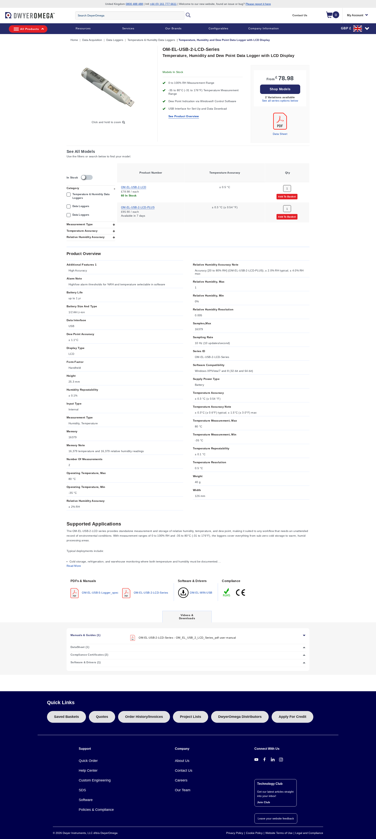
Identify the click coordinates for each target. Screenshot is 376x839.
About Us (182, 761)
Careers (181, 780)
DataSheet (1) (79, 647)
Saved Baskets (66, 717)
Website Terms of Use (279, 832)
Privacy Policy (234, 832)
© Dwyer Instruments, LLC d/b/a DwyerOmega (85, 832)
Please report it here (258, 3)
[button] (355, 28)
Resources (83, 28)
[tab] (120, 588)
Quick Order (88, 761)
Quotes (102, 717)
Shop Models (280, 89)
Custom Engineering (95, 780)
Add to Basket (287, 196)
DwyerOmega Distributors (240, 717)
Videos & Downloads (187, 618)
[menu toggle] (17, 28)
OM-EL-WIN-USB (200, 592)
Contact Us (299, 15)
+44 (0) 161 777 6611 (163, 3)
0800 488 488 (134, 3)
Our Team (182, 790)
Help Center (88, 770)
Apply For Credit (292, 717)
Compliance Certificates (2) (89, 654)
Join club (263, 802)
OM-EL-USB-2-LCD (133, 186)
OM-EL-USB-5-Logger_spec (99, 592)
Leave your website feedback (276, 818)
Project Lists (190, 717)
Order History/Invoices (144, 717)
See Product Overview (183, 116)
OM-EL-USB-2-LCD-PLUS (138, 207)
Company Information (263, 28)
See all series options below (280, 100)
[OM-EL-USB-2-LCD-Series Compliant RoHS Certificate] (227, 592)
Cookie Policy (254, 832)
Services (128, 28)
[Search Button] (188, 15)
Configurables (218, 28)
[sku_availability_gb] (87, 177)
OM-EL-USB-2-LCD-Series (150, 592)
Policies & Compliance (96, 810)
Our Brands (173, 28)
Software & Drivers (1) (85, 662)
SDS (82, 790)
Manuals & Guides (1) (85, 635)
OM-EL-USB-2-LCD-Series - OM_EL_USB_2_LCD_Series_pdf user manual (187, 637)
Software (86, 800)
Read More (74, 565)
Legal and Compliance (309, 832)
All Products (29, 29)
